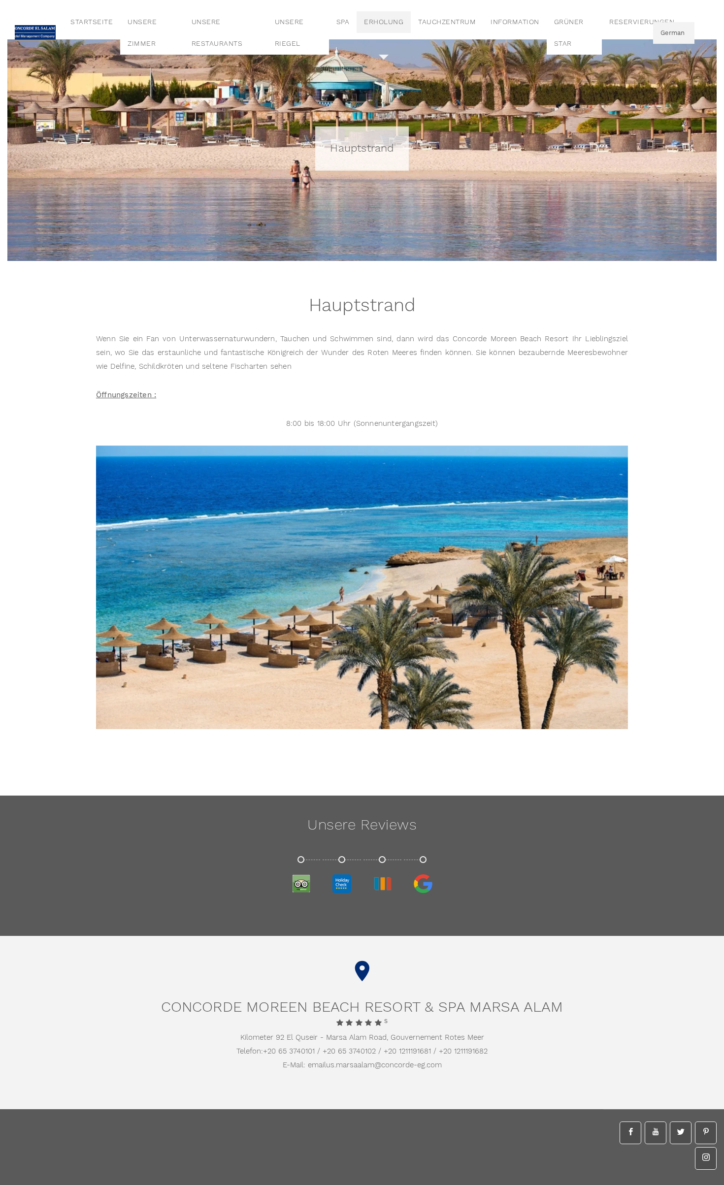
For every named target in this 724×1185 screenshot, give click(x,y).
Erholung (383, 22)
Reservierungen (641, 22)
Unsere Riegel (289, 33)
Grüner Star (569, 33)
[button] (591, 717)
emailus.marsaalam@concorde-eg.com (375, 1065)
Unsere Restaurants (217, 33)
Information (515, 22)
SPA (343, 22)
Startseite (91, 22)
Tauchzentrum (447, 22)
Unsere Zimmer (142, 33)
